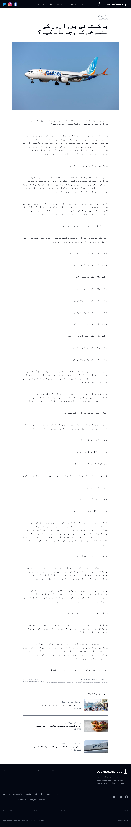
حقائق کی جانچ (8, 810)
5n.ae (30, 821)
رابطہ (92, 810)
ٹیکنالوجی (47, 4)
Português (17, 794)
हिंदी (36, 794)
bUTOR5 (41, 821)
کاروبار (86, 4)
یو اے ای (61, 4)
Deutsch (42, 800)
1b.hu (15, 821)
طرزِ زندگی (73, 4)
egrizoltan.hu (7, 821)
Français (6, 794)
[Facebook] (126, 797)
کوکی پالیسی (49, 810)
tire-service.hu (23, 821)
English (50, 794)
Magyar (32, 800)
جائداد (28, 4)
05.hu (35, 821)
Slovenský (22, 800)
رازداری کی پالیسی (64, 810)
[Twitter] (114, 797)
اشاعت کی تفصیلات (81, 810)
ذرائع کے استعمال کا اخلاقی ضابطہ (29, 810)
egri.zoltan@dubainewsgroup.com (34, 681)
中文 (42, 794)
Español (28, 794)
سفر (37, 4)
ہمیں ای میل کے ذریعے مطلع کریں (58, 682)
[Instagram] (120, 797)
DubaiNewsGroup (109, 771)
